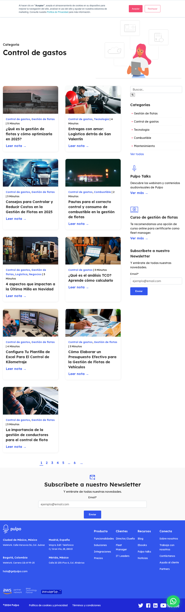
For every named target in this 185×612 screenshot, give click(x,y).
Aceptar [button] (135, 8)
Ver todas (137, 154)
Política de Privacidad (57, 11)
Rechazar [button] (152, 8)
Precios (98, 558)
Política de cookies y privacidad (48, 605)
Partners (165, 569)
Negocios (35, 274)
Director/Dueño (125, 538)
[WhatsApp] (173, 601)
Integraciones (102, 551)
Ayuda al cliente (169, 562)
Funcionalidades (104, 538)
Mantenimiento (144, 146)
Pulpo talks (144, 551)
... (69, 463)
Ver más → (139, 193)
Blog (140, 538)
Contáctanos (167, 556)
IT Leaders (122, 556)
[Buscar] (132, 95)
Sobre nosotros (169, 538)
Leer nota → (16, 146)
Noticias (143, 558)
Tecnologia (101, 119)
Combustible (102, 192)
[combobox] (156, 89)
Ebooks (142, 545)
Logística (21, 274)
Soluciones (100, 545)
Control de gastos (18, 119)
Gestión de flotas (43, 119)
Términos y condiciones (86, 605)
